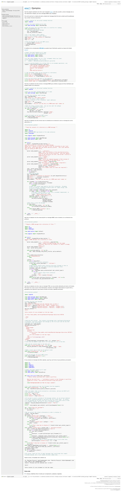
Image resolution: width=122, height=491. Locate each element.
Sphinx (117, 489)
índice (119, 1)
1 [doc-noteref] (31, 122)
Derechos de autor (104, 480)
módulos (115, 1)
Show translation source (7, 25)
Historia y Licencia (109, 484)
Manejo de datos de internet (61, 1)
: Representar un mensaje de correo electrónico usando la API (11, 17)
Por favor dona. (117, 486)
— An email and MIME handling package (78, 1)
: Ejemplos (93, 1)
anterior (106, 1)
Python (4, 1)
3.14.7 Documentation (34, 1)
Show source (5, 24)
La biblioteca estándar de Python (47, 1)
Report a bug (5, 22)
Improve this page (6, 23)
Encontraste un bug (116, 488)
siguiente (110, 1)
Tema (98, 3)
